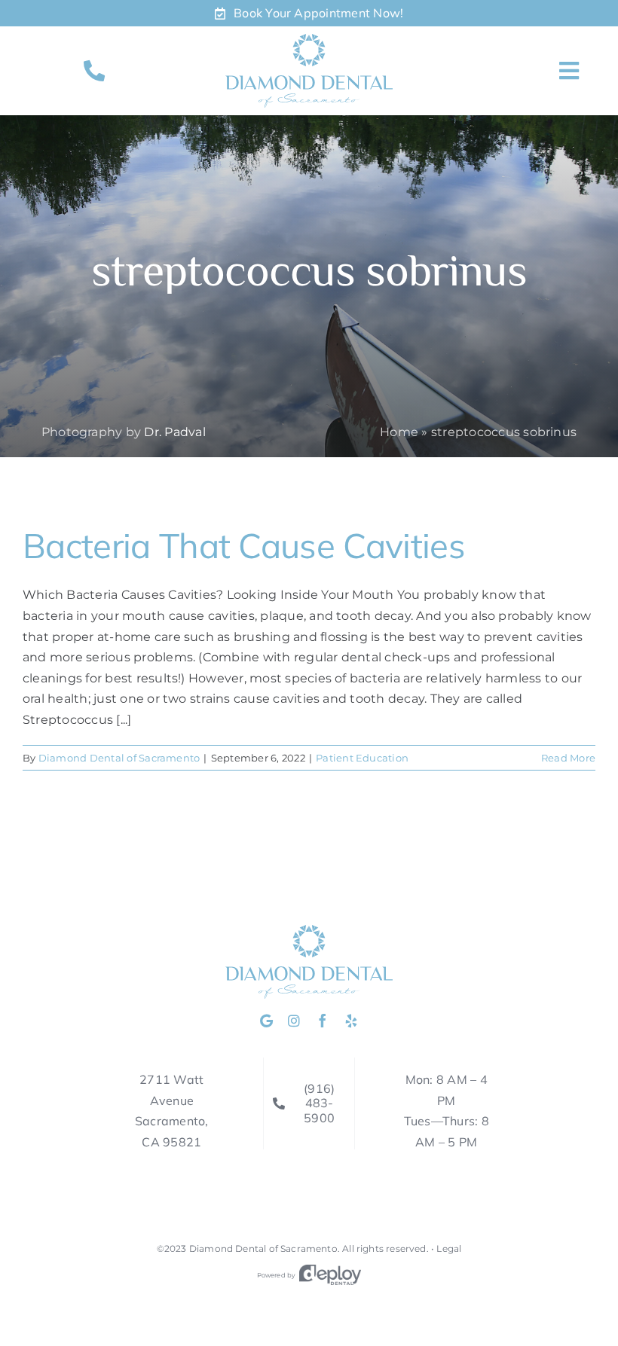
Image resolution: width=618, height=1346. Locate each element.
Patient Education (362, 758)
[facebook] (322, 1020)
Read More (568, 758)
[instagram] (294, 1020)
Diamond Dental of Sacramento (119, 758)
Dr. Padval (174, 432)
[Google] (266, 1020)
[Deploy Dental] (330, 1275)
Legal (448, 1248)
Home (399, 432)
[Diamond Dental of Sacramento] (309, 39)
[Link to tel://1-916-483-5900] (94, 71)
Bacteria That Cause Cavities (244, 544)
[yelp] (351, 1020)
